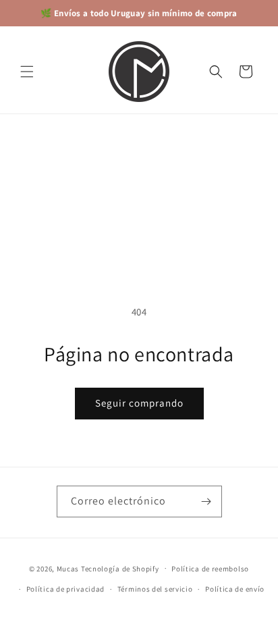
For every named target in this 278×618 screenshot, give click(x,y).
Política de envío (235, 589)
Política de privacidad (65, 589)
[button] (27, 71)
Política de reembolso (210, 568)
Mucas (68, 568)
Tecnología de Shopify (120, 568)
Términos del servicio (155, 589)
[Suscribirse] (206, 501)
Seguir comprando (139, 402)
